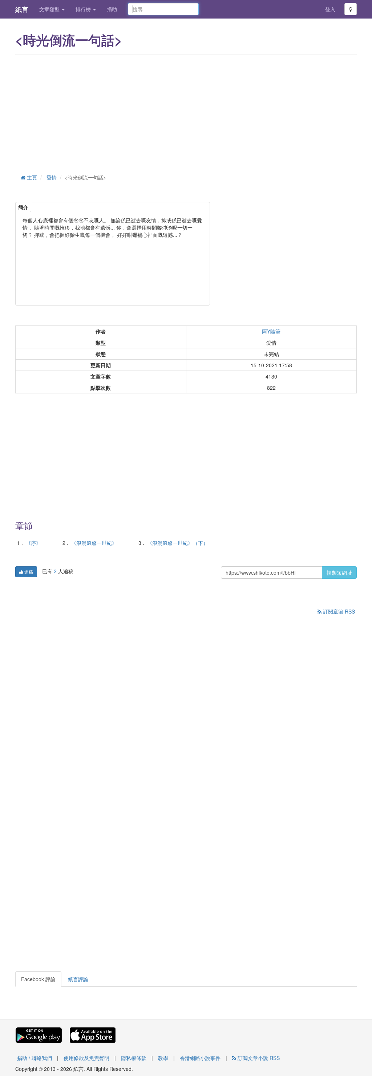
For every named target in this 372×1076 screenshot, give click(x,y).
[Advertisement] (186, 112)
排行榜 (84, 9)
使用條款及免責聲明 (86, 1057)
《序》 (33, 542)
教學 (163, 1057)
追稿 (28, 572)
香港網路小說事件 (200, 1057)
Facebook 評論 (38, 979)
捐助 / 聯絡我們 (34, 1057)
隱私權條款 (133, 1057)
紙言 (21, 9)
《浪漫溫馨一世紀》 (94, 542)
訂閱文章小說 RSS (258, 1057)
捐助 (112, 9)
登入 (330, 9)
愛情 (51, 177)
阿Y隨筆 (271, 331)
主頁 (31, 177)
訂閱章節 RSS (338, 611)
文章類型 (50, 9)
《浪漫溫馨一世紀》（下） (177, 542)
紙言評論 (78, 979)
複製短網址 (339, 572)
